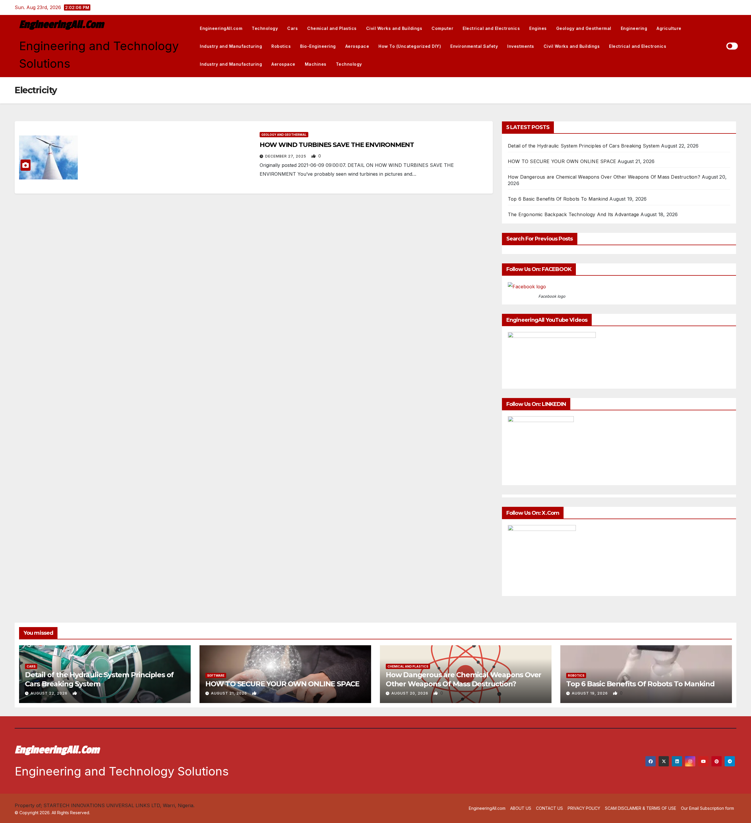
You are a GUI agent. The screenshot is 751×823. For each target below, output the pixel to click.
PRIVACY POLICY (584, 808)
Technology (265, 28)
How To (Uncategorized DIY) (409, 46)
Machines (316, 64)
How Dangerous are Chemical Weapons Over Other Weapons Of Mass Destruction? (604, 177)
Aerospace (357, 46)
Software (215, 675)
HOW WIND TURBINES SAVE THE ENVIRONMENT (337, 145)
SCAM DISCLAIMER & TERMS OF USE (640, 808)
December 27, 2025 (286, 156)
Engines (538, 28)
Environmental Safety (474, 46)
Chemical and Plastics (332, 28)
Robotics (281, 46)
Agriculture (669, 28)
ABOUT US (520, 808)
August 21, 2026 (229, 693)
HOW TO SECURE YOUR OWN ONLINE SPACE (562, 161)
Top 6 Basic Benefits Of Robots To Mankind (558, 199)
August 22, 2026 (50, 693)
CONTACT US (549, 808)
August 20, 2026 (410, 693)
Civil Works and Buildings (394, 28)
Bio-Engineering (318, 46)
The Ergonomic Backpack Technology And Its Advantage (573, 214)
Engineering (634, 28)
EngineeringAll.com (61, 24)
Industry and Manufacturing (231, 46)
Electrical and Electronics (491, 28)
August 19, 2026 (590, 693)
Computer (442, 28)
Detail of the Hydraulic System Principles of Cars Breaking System (583, 146)
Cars (292, 28)
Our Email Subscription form (707, 808)
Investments (520, 46)
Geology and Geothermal (583, 28)
